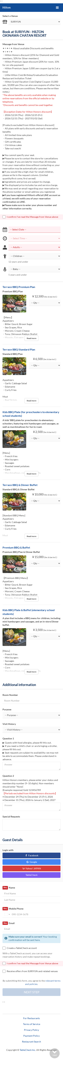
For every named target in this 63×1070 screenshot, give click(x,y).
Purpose (7, 709)
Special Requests (11, 816)
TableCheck (31, 874)
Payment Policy (31, 1035)
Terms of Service (31, 1024)
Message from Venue (13, 44)
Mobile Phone (13, 908)
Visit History (9, 724)
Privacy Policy (31, 1029)
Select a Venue (10, 16)
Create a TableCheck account (22, 948)
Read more (31, 338)
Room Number (10, 694)
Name (9, 887)
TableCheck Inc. (28, 1049)
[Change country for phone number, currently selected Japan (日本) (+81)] (7, 914)
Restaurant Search (31, 1041)
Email (9, 923)
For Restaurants (31, 1018)
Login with (8, 850)
